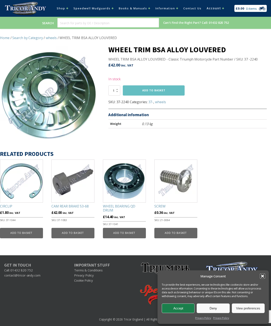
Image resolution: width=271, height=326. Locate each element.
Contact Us (192, 8)
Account (214, 8)
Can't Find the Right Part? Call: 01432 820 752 (196, 23)
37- (150, 102)
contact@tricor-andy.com (22, 275)
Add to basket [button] (21, 233)
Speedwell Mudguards (92, 8)
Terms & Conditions (88, 270)
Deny (213, 308)
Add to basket (153, 90)
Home (5, 37)
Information (165, 8)
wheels (51, 37)
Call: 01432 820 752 (18, 270)
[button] (262, 276)
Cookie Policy (83, 280)
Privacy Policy (203, 318)
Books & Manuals (133, 8)
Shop (61, 8)
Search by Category (27, 37)
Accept (178, 308)
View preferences (248, 308)
